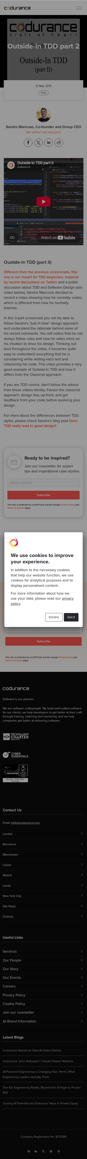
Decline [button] (54, 617)
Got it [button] (71, 617)
